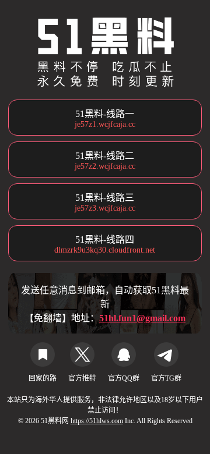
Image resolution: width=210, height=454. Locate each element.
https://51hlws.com (97, 421)
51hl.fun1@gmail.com (142, 318)
